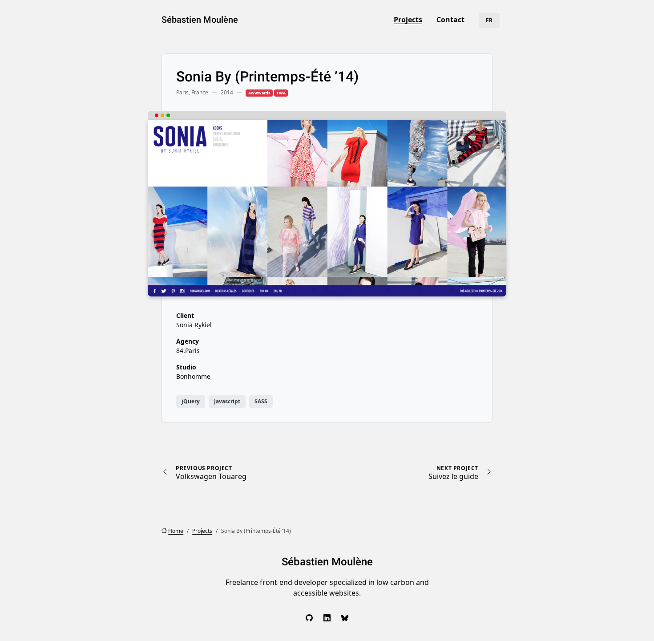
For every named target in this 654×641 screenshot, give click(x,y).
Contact (450, 19)
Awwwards (259, 93)
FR (489, 20)
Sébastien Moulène (199, 19)
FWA (281, 93)
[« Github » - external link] (309, 618)
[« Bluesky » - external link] (345, 618)
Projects (408, 19)
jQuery (191, 401)
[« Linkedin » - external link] (327, 618)
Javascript (227, 401)
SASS (260, 401)
